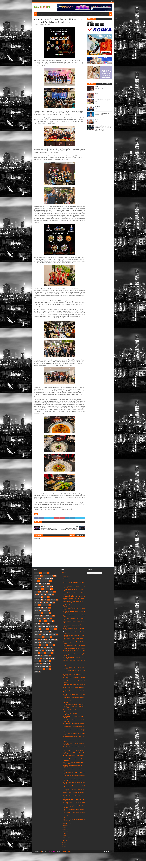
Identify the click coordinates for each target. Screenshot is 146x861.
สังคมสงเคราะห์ (37, 599)
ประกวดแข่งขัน (45, 605)
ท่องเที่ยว (36, 583)
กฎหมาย (47, 637)
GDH (48, 618)
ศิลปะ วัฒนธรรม (46, 642)
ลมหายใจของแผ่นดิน (38, 669)
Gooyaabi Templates (66, 851)
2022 (63, 846)
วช (35, 594)
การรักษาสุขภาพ (38, 589)
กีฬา (45, 599)
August (65, 825)
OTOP (36, 653)
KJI (41, 851)
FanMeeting (52, 639)
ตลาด (51, 602)
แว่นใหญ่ (36, 671)
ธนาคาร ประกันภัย (38, 650)
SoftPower (37, 655)
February (65, 837)
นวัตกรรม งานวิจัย (46, 578)
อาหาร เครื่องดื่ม (38, 586)
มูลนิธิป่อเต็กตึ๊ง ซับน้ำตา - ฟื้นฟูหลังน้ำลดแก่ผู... (74, 596)
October (65, 581)
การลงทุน (36, 634)
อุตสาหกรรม (45, 631)
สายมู (44, 658)
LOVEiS (49, 621)
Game (42, 653)
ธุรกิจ (44, 591)
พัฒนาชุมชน (37, 658)
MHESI (49, 653)
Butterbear (48, 650)
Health (52, 629)
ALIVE (96, 119)
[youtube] (108, 852)
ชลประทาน (46, 655)
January (65, 840)
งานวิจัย (36, 605)
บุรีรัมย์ (36, 639)
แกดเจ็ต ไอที (37, 602)
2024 (63, 842)
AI (42, 621)
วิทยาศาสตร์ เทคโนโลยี (67, 14)
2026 (63, 572)
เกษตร (42, 594)
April (64, 833)
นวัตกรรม (36, 629)
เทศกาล (44, 629)
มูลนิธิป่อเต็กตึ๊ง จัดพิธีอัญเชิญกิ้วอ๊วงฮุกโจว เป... (74, 704)
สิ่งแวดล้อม (45, 610)
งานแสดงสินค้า (37, 607)
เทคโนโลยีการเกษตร (50, 626)
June (64, 829)
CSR (45, 597)
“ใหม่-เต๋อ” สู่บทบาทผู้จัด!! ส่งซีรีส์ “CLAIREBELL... (70, 714)
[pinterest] (110, 852)
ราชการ (36, 578)
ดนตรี (51, 591)
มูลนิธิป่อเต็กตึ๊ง (37, 597)
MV (44, 602)
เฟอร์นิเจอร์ (37, 663)
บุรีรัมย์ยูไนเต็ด (45, 661)
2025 (63, 575)
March (65, 835)
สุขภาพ (36, 623)
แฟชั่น (50, 658)
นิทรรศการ (37, 661)
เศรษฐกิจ (56, 14)
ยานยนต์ (49, 594)
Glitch (96, 86)
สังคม (90, 14)
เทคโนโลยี (53, 599)
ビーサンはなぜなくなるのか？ (102, 113)
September (66, 823)
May (64, 831)
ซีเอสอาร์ (47, 589)
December (65, 576)
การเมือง (36, 621)
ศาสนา (36, 647)
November (66, 578)
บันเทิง (44, 573)
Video (44, 645)
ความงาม (46, 613)
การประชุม (37, 642)
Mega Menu (40, 14)
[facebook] (111, 1)
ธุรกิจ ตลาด (37, 575)
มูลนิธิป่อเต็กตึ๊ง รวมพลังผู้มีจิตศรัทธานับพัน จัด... (74, 648)
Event (46, 607)
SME (42, 647)
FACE (96, 93)
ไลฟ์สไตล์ (48, 14)
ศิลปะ (44, 634)
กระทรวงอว (37, 631)
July (64, 827)
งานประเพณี (44, 623)
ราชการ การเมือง (99, 14)
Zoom (48, 647)
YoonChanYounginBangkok (41, 666)
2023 (63, 844)
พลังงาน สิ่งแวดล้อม (81, 14)
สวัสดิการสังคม (52, 634)
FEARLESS (97, 106)
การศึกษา (47, 586)
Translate (92, 575)
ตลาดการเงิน (37, 615)
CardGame (45, 663)
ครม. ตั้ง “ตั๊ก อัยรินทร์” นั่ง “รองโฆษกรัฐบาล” (73, 750)
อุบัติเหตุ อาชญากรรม (38, 618)
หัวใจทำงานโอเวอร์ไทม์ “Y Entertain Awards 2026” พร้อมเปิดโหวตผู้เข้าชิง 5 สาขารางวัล (103, 127)
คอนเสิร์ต (36, 610)
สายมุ (47, 669)
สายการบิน (37, 645)
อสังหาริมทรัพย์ (37, 613)
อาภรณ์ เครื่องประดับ (48, 615)
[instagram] (111, 852)
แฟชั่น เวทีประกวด (38, 637)
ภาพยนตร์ (43, 639)
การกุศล (36, 591)
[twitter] (106, 852)
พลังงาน (51, 645)
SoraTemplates (51, 851)
